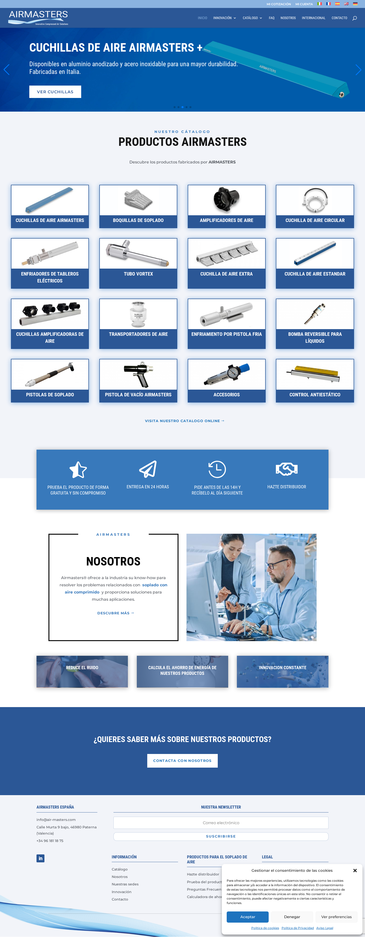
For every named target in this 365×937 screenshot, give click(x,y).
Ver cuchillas (55, 91)
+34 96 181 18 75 (49, 841)
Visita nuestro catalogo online (182, 421)
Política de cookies (265, 928)
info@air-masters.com (56, 819)
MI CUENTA (304, 4)
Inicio (202, 18)
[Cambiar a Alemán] (355, 5)
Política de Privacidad (298, 928)
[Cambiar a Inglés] (346, 5)
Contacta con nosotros (182, 760)
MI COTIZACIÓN (279, 4)
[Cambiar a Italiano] (319, 5)
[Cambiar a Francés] (328, 5)
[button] (355, 870)
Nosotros (288, 18)
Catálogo (250, 18)
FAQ (271, 18)
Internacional (314, 18)
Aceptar (247, 916)
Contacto (339, 18)
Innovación (222, 18)
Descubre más (113, 613)
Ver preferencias (336, 916)
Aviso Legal (324, 928)
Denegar (292, 916)
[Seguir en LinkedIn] (40, 858)
